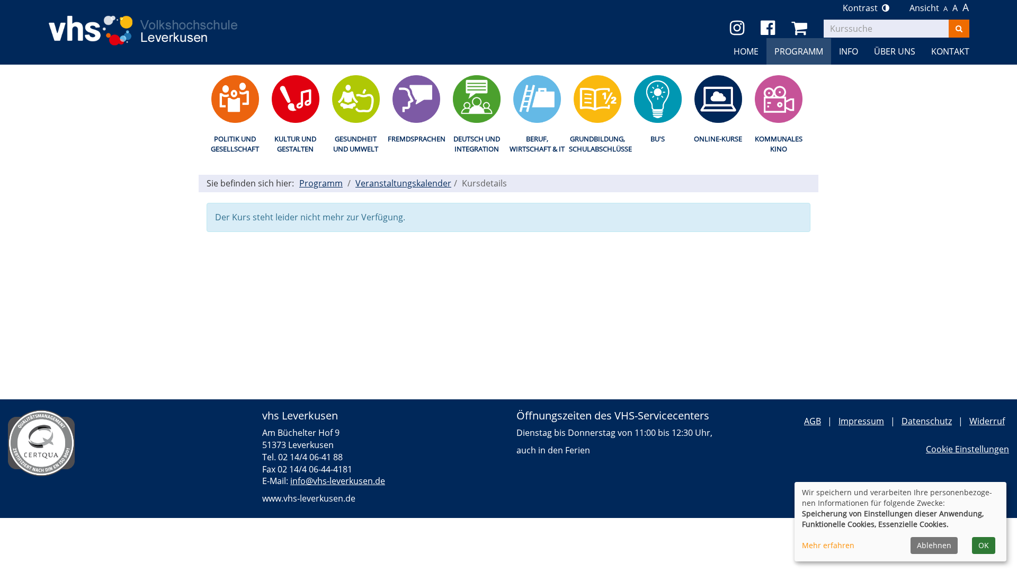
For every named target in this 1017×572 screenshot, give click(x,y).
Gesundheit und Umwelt (355, 144)
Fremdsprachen (416, 139)
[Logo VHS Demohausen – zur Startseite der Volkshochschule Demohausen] (159, 22)
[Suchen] (959, 29)
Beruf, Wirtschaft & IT (537, 144)
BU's (657, 139)
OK (983, 545)
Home (746, 51)
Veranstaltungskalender (403, 183)
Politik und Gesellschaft (235, 144)
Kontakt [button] (950, 51)
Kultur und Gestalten (295, 144)
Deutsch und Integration (476, 144)
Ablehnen (934, 545)
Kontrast (862, 8)
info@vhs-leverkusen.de (337, 481)
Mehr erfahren (828, 545)
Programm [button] (798, 51)
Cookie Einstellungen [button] (967, 449)
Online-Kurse (718, 139)
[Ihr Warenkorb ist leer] (801, 28)
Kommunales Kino (778, 144)
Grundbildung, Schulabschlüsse (597, 144)
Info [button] (848, 51)
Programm (321, 183)
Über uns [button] (894, 51)
